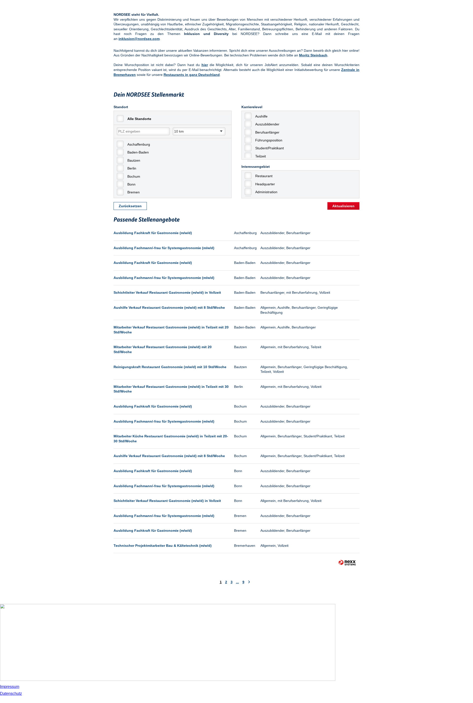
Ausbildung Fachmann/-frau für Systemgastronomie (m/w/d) (164, 248)
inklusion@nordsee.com (139, 39)
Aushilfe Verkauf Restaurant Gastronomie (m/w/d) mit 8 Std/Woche (169, 307)
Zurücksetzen (130, 206)
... (237, 582)
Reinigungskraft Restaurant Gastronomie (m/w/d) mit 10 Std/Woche (170, 367)
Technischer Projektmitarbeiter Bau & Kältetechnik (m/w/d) (163, 546)
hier (205, 65)
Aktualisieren (343, 206)
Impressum (9, 687)
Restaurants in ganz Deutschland (192, 75)
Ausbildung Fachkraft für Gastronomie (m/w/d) (153, 233)
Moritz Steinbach (313, 55)
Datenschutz (11, 693)
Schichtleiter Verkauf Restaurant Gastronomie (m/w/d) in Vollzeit (167, 292)
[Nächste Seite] (249, 582)
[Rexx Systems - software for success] (347, 562)
